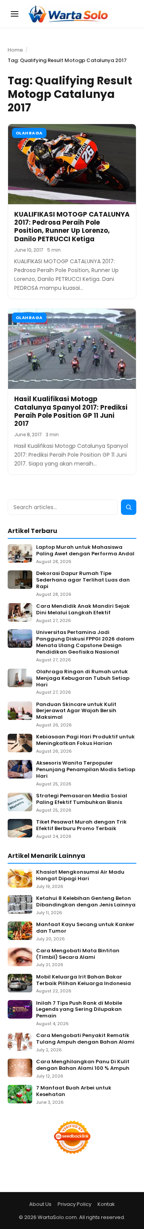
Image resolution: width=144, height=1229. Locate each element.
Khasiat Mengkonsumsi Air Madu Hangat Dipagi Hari (80, 875)
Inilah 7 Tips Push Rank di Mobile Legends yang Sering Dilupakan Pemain (79, 1010)
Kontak (106, 1204)
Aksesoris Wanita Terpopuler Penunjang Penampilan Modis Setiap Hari (85, 770)
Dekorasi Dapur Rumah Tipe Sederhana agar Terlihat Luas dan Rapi (83, 580)
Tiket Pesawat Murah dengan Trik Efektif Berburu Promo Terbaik (81, 825)
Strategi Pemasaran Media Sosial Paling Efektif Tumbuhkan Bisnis (81, 799)
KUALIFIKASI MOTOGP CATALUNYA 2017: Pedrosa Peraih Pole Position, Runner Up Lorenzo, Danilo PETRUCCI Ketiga (72, 227)
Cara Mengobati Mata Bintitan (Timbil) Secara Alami (77, 954)
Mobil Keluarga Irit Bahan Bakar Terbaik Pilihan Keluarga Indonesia (83, 980)
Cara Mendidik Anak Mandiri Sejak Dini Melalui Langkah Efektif (83, 609)
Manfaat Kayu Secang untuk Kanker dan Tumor (85, 928)
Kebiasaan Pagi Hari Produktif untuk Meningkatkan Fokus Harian (85, 740)
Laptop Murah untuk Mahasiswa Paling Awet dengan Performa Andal (85, 550)
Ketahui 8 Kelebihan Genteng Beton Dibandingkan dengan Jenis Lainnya (86, 901)
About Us (40, 1204)
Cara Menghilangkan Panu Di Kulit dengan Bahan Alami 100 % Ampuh (82, 1065)
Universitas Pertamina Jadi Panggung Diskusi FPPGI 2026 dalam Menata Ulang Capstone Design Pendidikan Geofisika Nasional (85, 642)
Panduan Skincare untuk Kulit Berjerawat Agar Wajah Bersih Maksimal (76, 711)
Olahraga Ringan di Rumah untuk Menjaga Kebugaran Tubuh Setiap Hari (82, 678)
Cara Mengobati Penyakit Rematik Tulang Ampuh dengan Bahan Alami (85, 1039)
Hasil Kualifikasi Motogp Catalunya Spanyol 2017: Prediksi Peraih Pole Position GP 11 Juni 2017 (70, 411)
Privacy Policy (74, 1204)
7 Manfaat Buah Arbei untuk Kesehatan (73, 1091)
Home (15, 50)
